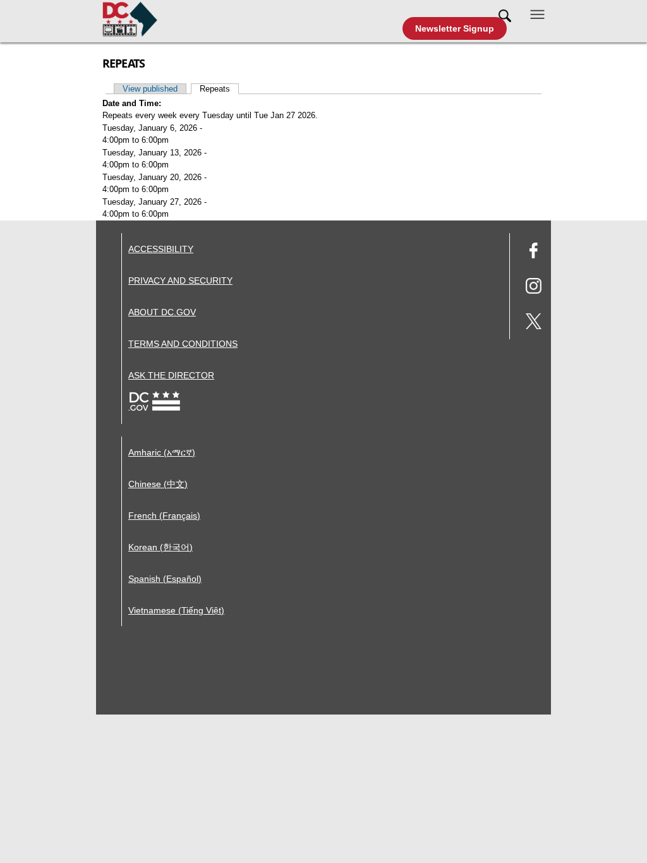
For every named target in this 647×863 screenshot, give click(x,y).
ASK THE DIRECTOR (171, 375)
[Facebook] (533, 252)
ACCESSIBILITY (160, 249)
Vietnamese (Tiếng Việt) (176, 610)
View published (150, 89)
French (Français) (164, 515)
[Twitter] (533, 323)
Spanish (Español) (165, 579)
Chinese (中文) (158, 484)
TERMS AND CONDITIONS (183, 344)
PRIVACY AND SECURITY (180, 280)
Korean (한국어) (160, 547)
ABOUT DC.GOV (162, 312)
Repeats (219, 89)
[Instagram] (533, 288)
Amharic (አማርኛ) (161, 452)
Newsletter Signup (454, 28)
